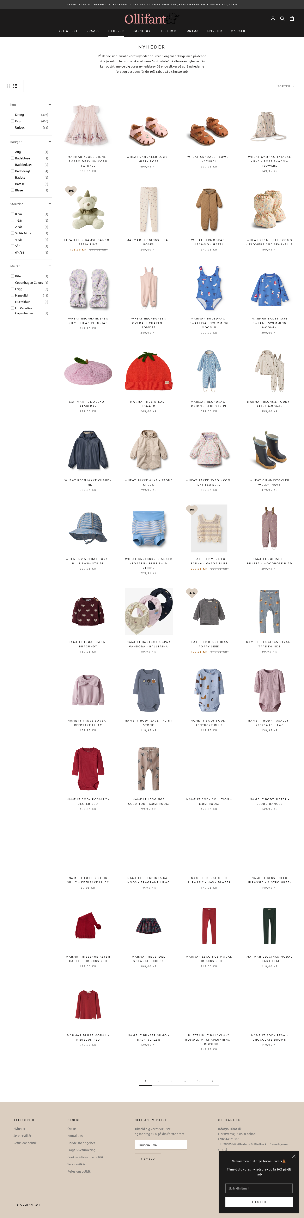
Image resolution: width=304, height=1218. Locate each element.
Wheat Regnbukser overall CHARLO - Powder (148, 323)
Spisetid (214, 30)
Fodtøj (191, 30)
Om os (72, 1128)
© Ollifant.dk (29, 1204)
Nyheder (116, 30)
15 (198, 1081)
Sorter (285, 86)
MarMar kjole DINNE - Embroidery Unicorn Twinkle (88, 161)
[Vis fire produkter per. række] (15, 86)
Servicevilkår (22, 1135)
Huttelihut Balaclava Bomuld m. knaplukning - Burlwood (209, 1039)
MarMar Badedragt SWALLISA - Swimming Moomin (209, 323)
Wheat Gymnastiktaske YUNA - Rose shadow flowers (269, 161)
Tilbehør (167, 30)
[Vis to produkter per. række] (8, 86)
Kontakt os (75, 1135)
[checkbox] (31, 114)
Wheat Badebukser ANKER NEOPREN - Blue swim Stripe (148, 563)
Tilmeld (259, 1202)
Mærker (238, 30)
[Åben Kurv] (292, 18)
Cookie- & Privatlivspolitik (85, 1157)
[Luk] (294, 1156)
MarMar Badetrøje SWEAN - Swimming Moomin (269, 323)
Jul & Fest (68, 30)
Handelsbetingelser (81, 1143)
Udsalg (93, 30)
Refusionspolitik (25, 1143)
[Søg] (282, 18)
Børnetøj (142, 30)
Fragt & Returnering (81, 1150)
